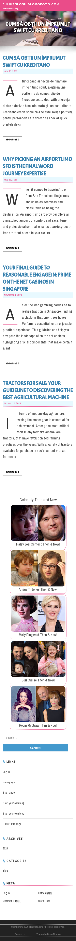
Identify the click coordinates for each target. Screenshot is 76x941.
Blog (5, 870)
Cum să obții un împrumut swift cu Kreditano (34, 61)
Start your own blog (14, 803)
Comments (12, 901)
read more (11, 139)
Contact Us (20, 934)
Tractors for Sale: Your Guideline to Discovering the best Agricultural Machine (38, 390)
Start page (9, 792)
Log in (6, 772)
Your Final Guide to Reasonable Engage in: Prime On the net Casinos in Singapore (37, 278)
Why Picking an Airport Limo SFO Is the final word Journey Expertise (37, 166)
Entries (45, 893)
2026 (5, 848)
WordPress (44, 901)
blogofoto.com (36, 926)
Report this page (12, 824)
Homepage (9, 782)
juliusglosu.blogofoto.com (31, 4)
